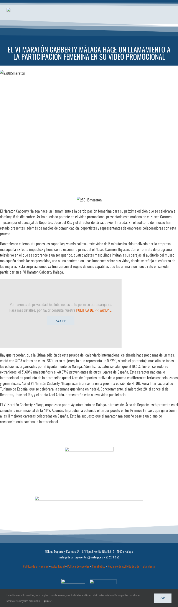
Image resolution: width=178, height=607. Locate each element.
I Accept (61, 321)
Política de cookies (78, 566)
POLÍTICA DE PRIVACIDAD (93, 310)
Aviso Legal (58, 566)
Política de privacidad (36, 566)
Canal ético (98, 566)
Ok (162, 598)
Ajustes (47, 601)
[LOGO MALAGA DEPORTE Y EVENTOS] (32, 9)
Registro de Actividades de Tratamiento (131, 566)
